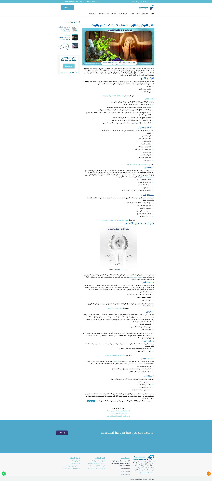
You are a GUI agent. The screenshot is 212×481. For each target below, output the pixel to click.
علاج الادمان (116, 361)
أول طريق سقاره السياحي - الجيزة (88, 1)
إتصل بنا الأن (62, 433)
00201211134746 (125, 474)
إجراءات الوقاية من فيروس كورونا (71, 468)
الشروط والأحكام (76, 461)
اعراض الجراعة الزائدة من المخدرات (96, 466)
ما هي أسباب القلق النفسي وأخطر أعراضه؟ (115, 95)
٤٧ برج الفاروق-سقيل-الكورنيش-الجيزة (120, 463)
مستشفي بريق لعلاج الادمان (72, 466)
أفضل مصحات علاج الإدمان (98, 461)
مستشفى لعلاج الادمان (147, 177)
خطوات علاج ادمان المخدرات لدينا (96, 468)
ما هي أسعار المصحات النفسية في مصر (118, 416)
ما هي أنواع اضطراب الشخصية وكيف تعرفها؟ (115, 220)
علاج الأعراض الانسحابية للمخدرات (96, 463)
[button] (68, 66)
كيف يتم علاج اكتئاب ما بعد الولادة (115, 355)
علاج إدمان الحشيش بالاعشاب (118, 413)
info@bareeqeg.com (70, 1)
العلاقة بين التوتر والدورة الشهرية (137, 164)
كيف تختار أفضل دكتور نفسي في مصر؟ (118, 411)
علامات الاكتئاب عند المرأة (115, 308)
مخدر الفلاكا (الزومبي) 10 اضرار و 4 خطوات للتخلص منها (64, 47)
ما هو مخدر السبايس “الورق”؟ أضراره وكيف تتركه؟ (64, 29)
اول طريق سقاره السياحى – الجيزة (121, 461)
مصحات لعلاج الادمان (136, 277)
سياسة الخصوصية (75, 463)
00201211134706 (67, 72)
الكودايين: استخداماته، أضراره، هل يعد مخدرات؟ (64, 37)
